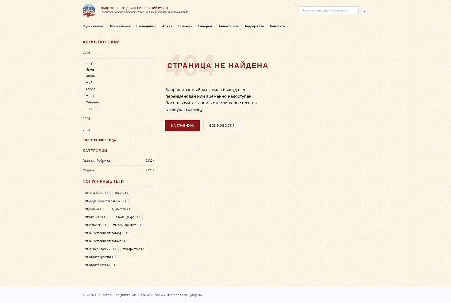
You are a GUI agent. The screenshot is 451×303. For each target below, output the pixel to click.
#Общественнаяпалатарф (106, 233)
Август (91, 63)
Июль (90, 69)
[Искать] (363, 10)
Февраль (93, 102)
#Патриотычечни (100, 265)
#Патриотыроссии (101, 257)
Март (90, 95)
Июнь (90, 76)
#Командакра (128, 217)
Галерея (205, 26)
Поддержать (254, 26)
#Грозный (95, 209)
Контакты (278, 26)
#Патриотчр (134, 249)
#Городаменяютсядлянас (105, 201)
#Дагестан (122, 209)
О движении (93, 26)
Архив (167, 26)
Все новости (221, 125)
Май (89, 82)
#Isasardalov (96, 193)
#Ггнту (122, 193)
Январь (91, 108)
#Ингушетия (97, 217)
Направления (120, 26)
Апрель (91, 89)
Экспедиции (146, 26)
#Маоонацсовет (127, 225)
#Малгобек (95, 225)
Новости (185, 26)
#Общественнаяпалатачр (106, 241)
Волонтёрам (228, 26)
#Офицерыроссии (100, 249)
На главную (182, 125)
